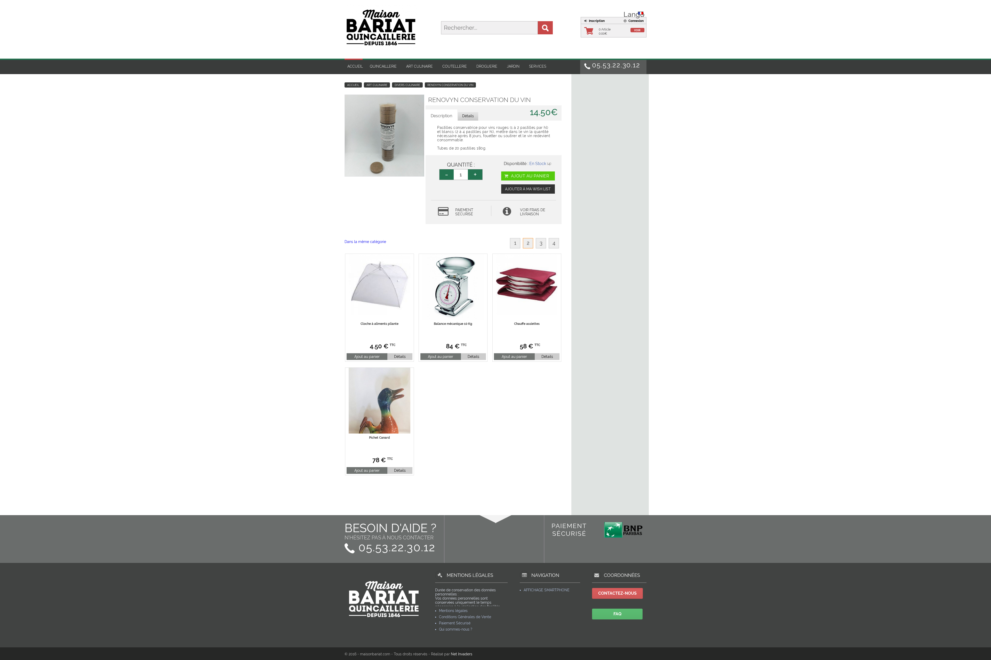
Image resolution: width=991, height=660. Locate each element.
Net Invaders (461, 654)
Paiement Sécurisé (454, 623)
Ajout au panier (529, 176)
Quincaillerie (383, 66)
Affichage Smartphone (547, 590)
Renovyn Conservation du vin (450, 85)
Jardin (513, 66)
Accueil (355, 66)
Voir (637, 30)
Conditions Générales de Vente (465, 617)
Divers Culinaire (407, 85)
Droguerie (486, 66)
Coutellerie (454, 66)
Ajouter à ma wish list (528, 189)
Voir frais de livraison (532, 212)
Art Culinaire (419, 66)
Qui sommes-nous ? (455, 629)
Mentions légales (453, 611)
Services (537, 66)
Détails (400, 357)
